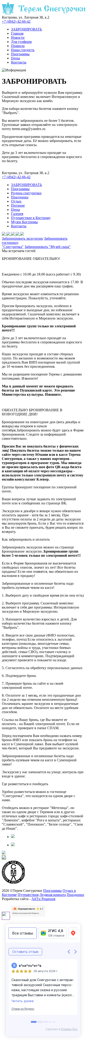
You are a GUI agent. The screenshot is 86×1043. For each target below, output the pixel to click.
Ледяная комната (52, 895)
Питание (18, 205)
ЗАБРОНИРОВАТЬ (26, 29)
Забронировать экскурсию (22, 238)
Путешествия (28, 895)
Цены (15, 58)
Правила (18, 46)
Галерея (17, 214)
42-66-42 (16, 21)
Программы (20, 54)
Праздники (19, 197)
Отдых (16, 201)
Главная (17, 33)
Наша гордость (22, 50)
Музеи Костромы (24, 222)
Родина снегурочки (26, 193)
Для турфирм (21, 42)
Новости (18, 37)
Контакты (18, 62)
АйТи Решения (43, 899)
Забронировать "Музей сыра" (48, 247)
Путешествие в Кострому (31, 218)
